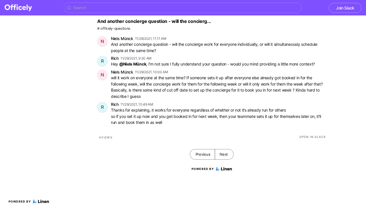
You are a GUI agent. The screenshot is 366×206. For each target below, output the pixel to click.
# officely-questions (113, 28)
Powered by (20, 201)
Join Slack (345, 7)
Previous (203, 154)
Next (224, 154)
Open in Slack (312, 136)
